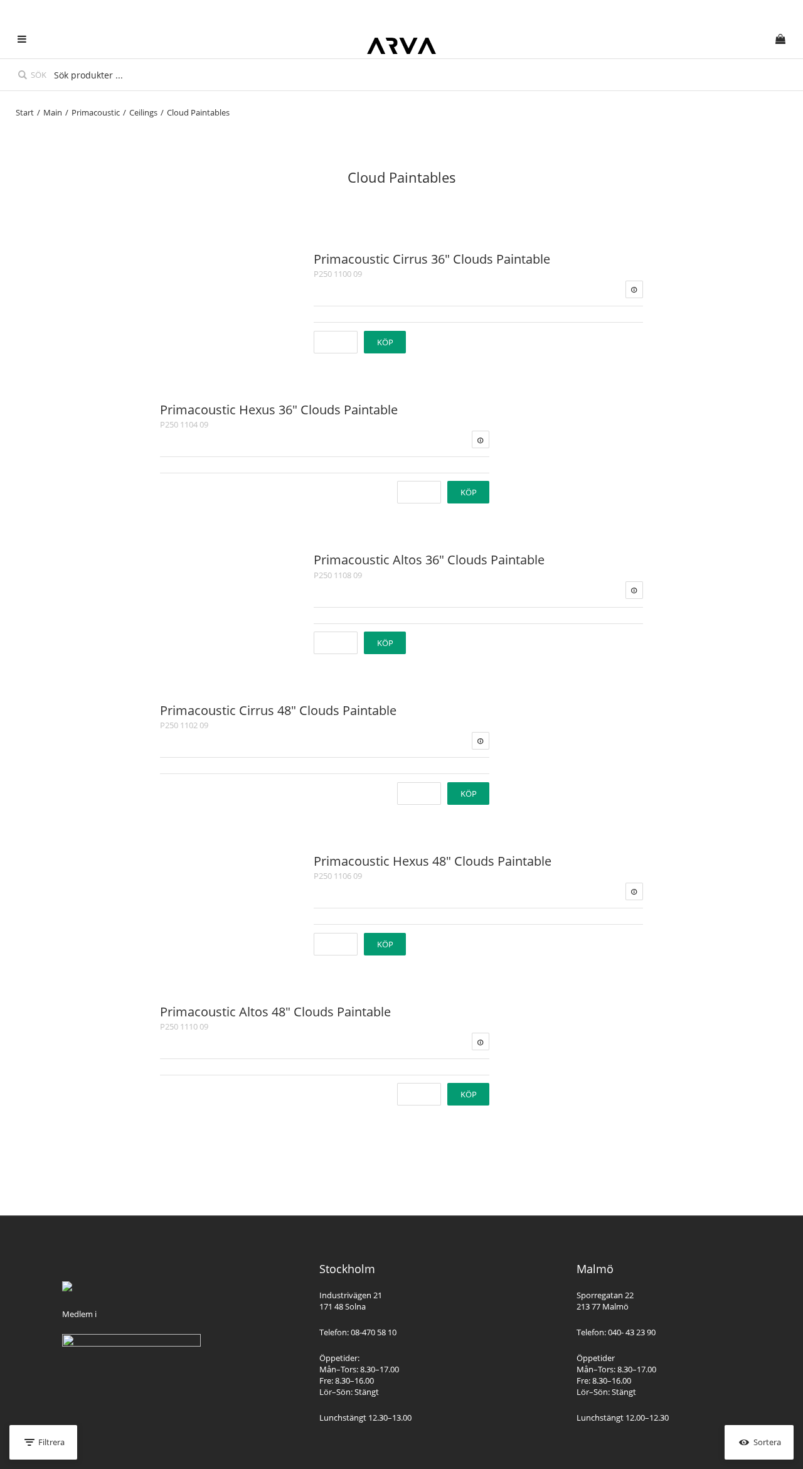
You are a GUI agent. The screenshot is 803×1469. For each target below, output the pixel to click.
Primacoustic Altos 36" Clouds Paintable (429, 559)
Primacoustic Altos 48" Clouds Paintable (275, 1011)
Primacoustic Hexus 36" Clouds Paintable (279, 409)
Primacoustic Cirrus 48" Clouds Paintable (278, 710)
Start (25, 112)
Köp (385, 342)
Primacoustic (96, 112)
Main (52, 112)
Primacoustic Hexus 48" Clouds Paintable (432, 861)
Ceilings (143, 112)
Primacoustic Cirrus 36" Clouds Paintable (432, 258)
